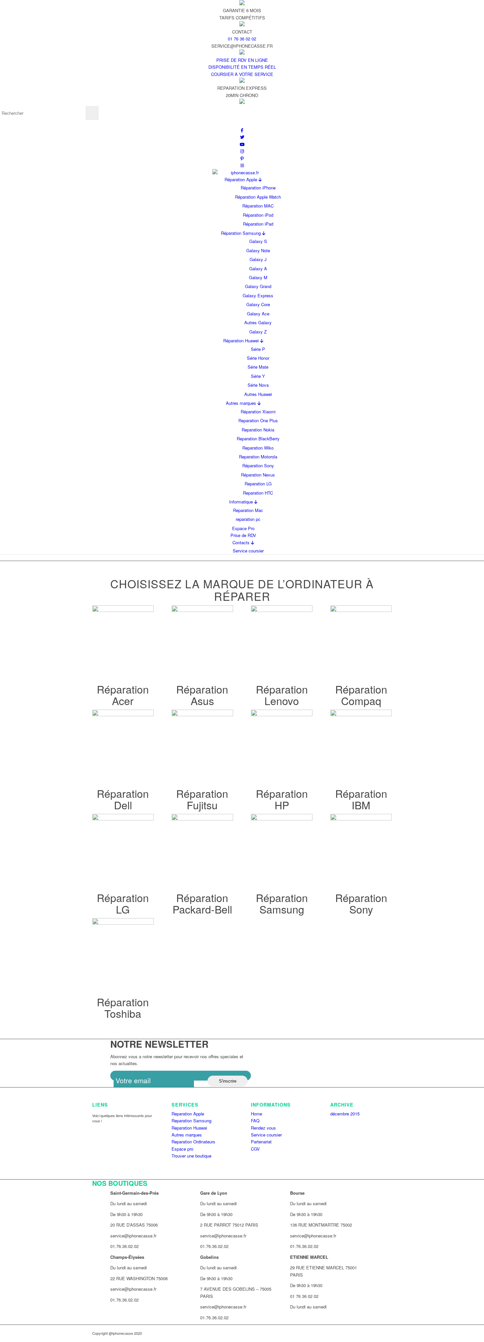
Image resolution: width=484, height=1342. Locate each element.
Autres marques (241, 403)
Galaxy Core (258, 304)
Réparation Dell (123, 799)
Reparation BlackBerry (258, 438)
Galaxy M (258, 277)
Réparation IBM (361, 799)
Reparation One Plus (258, 420)
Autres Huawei (258, 394)
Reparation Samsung (191, 1120)
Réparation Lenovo (282, 694)
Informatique (241, 502)
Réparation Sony (258, 465)
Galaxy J (258, 259)
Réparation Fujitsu (202, 799)
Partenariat (261, 1141)
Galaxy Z (258, 332)
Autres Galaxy (258, 322)
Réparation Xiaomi (258, 411)
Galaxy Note (258, 250)
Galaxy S (258, 241)
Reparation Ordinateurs (193, 1141)
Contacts (241, 542)
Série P (258, 349)
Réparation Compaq (361, 694)
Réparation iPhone (258, 187)
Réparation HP (282, 799)
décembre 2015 (345, 1113)
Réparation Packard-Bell (202, 903)
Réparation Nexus (258, 475)
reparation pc (248, 519)
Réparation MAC (258, 206)
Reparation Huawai (189, 1128)
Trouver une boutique (191, 1156)
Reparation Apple (188, 1113)
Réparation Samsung (241, 233)
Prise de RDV (243, 535)
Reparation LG (258, 483)
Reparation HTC (258, 493)
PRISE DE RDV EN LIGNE (242, 60)
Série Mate (258, 367)
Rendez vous (263, 1128)
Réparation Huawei (241, 340)
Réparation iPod (258, 215)
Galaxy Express (258, 295)
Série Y (258, 376)
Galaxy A (258, 268)
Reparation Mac (248, 510)
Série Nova (258, 385)
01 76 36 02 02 (242, 39)
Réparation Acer (123, 694)
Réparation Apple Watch (258, 197)
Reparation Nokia (258, 430)
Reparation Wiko (258, 448)
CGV (255, 1149)
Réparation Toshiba (123, 1007)
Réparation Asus (202, 694)
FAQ (255, 1120)
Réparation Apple (241, 179)
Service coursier (248, 551)
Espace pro (182, 1149)
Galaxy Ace (258, 313)
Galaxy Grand (258, 286)
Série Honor (258, 358)
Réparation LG (123, 903)
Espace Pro (243, 528)
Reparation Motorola (258, 456)
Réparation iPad (258, 224)
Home (256, 1113)
